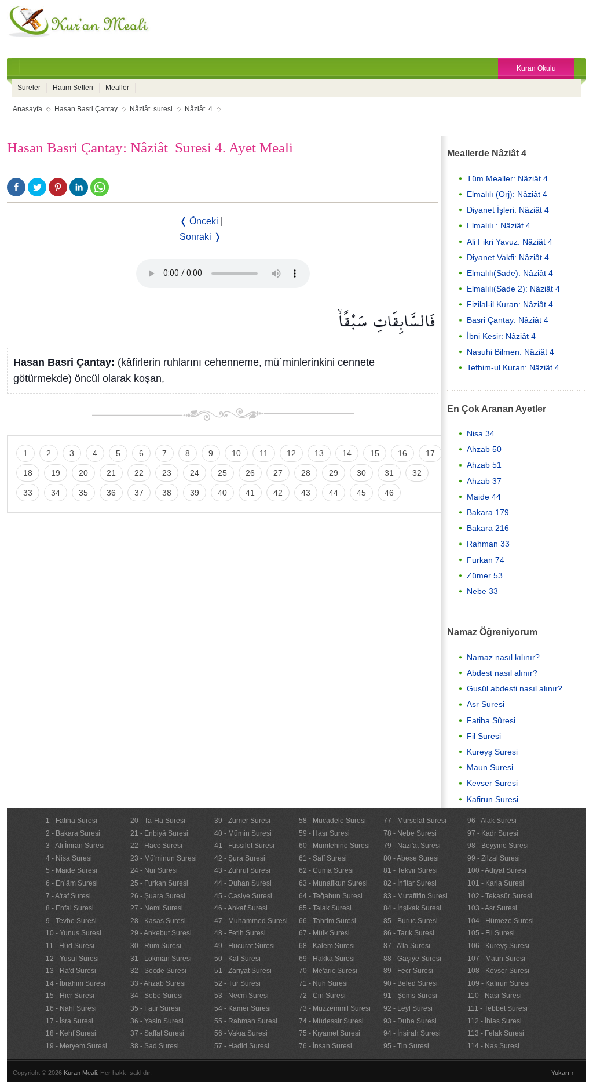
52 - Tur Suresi (237, 983)
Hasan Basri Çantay (86, 109)
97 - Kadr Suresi (492, 833)
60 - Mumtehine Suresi (334, 845)
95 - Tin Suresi (406, 1046)
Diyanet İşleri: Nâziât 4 (508, 209)
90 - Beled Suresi (410, 983)
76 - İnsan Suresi (325, 1046)
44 (333, 492)
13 (319, 453)
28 (305, 473)
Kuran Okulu (536, 68)
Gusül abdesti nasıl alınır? (514, 688)
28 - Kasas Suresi (158, 921)
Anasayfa (27, 109)
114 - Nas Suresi (493, 1046)
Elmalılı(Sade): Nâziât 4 (510, 273)
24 (194, 473)
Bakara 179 (488, 512)
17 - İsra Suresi (69, 1021)
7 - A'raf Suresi (68, 896)
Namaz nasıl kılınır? (503, 657)
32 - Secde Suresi (158, 971)
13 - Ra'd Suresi (71, 971)
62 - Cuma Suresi (326, 870)
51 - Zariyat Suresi (243, 971)
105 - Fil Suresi (491, 933)
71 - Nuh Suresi (323, 983)
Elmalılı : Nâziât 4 (498, 225)
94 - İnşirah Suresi (412, 1033)
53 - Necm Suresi (241, 996)
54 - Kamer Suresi (242, 1008)
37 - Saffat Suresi (157, 1033)
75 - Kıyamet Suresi (329, 1033)
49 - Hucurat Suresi (244, 946)
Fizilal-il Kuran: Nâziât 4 (510, 304)
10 (236, 453)
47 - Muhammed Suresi (251, 921)
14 (347, 453)
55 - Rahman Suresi (245, 1021)
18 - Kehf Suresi (71, 1033)
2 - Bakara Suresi (73, 833)
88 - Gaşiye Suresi (412, 959)
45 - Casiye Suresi (243, 896)
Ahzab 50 (484, 449)
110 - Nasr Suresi (494, 996)
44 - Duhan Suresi (243, 883)
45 (361, 492)
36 (111, 492)
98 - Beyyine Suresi (498, 845)
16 (402, 453)
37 (139, 492)
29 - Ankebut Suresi (161, 933)
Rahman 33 (488, 543)
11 (263, 453)
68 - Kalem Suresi (327, 946)
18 (27, 473)
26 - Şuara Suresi (157, 896)
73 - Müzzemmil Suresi (335, 1008)
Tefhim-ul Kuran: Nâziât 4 (513, 367)
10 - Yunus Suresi (73, 933)
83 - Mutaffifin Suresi (415, 896)
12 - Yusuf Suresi (72, 959)
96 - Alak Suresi (492, 821)
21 (111, 473)
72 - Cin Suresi (322, 996)
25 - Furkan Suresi (159, 883)
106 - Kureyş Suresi (498, 946)
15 (374, 453)
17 (430, 453)
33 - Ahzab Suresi (158, 983)
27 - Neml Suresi (156, 908)
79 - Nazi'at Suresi (412, 845)
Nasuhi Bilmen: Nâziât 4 (510, 351)
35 (83, 492)
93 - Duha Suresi (410, 1021)
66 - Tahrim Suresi (327, 921)
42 (278, 492)
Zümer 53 (485, 575)
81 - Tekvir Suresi (410, 870)
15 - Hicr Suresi (70, 996)
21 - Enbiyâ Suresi (159, 833)
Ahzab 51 (484, 464)
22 (139, 473)
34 (55, 492)
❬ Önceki (199, 221)
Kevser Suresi (492, 783)
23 (166, 473)
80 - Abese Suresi (411, 858)
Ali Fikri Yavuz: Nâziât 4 (509, 241)
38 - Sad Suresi (154, 1046)
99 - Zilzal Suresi (493, 858)
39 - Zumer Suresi (242, 821)
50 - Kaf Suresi (237, 959)
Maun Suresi (490, 767)
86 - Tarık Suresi (408, 933)
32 (417, 473)
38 (166, 492)
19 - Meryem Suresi (76, 1046)
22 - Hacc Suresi (156, 845)
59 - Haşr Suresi (324, 833)
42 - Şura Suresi (239, 858)
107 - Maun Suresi (496, 959)
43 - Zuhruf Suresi (242, 870)
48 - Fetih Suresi (240, 933)
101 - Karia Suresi (495, 883)
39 (194, 492)
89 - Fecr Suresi (408, 971)
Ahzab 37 (484, 481)
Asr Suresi (485, 704)
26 (250, 473)
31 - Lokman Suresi (161, 959)
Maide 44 (484, 496)
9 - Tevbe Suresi (71, 921)
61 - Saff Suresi (323, 858)
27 (278, 473)
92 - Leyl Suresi (408, 1008)
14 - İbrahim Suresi (75, 983)
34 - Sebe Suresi (156, 996)
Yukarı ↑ (562, 1072)
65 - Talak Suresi (325, 908)
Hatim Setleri (73, 87)
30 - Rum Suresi (155, 946)
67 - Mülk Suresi (324, 933)
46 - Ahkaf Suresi (241, 908)
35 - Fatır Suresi (155, 1008)
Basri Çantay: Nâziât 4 (507, 320)
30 (361, 473)
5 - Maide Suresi (71, 870)
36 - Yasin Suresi (157, 1021)
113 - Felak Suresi (495, 1033)
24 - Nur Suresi (154, 870)
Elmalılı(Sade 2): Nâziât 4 (513, 288)
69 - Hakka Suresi (327, 959)
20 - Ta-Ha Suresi (157, 821)
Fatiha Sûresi (491, 720)
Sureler (29, 87)
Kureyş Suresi (492, 751)
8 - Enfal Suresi (70, 908)
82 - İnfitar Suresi (410, 883)
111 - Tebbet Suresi (497, 1008)
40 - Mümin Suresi (243, 833)
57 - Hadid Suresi (241, 1046)
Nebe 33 (482, 591)
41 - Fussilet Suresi (244, 845)
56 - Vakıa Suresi (241, 1033)
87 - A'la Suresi (406, 946)
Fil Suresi (484, 736)
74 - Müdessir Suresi (331, 1021)
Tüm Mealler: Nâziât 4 (507, 178)
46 (389, 492)
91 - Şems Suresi (410, 996)
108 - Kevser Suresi (498, 971)
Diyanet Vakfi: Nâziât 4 (508, 257)
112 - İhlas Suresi (494, 1021)
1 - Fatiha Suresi (71, 821)
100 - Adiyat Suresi (496, 870)
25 (222, 473)
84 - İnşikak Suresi (412, 908)
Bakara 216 (488, 528)
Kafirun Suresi (492, 799)
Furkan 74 (485, 559)
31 (389, 473)
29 (333, 473)
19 (55, 473)
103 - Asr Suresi (492, 908)
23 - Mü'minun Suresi (163, 858)
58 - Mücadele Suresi (332, 821)
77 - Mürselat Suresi (414, 821)
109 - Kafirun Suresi (498, 983)
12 (291, 453)
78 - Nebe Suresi (410, 833)
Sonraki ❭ (200, 237)
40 (222, 492)
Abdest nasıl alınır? (502, 672)
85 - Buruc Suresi (410, 921)
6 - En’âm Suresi (72, 883)
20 (83, 473)
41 (250, 492)
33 (27, 492)
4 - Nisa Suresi (69, 858)
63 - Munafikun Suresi (333, 883)
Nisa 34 (481, 433)
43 (305, 492)
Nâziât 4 (199, 109)
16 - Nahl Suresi (71, 1008)
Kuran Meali (80, 1072)
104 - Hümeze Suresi (500, 921)
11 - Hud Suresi (70, 946)
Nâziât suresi (151, 109)
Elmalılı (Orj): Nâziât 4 (507, 194)
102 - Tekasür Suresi (499, 896)
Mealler (117, 87)
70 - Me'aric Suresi (328, 971)
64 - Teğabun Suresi (331, 896)
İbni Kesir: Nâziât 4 (501, 336)
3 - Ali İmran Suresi (75, 845)
